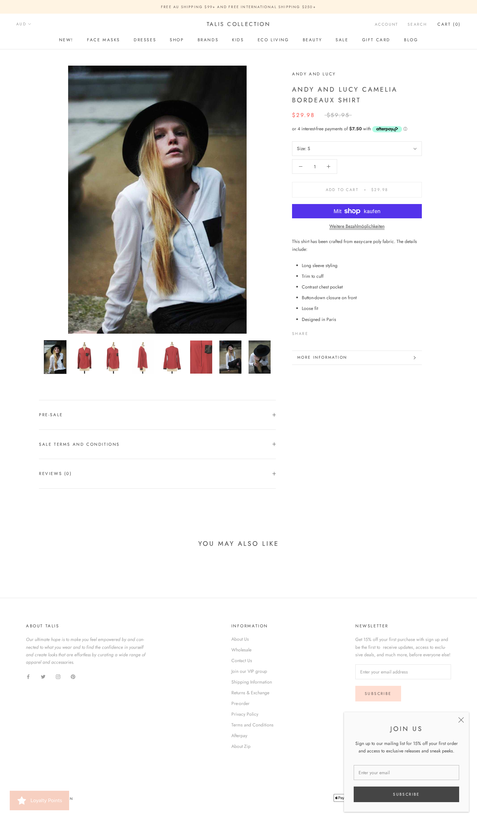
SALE (342, 40)
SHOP (177, 40)
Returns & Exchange (250, 692)
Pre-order (240, 703)
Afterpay (239, 735)
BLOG (411, 40)
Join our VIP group (249, 671)
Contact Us (241, 660)
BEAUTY (312, 40)
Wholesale (241, 650)
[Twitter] (323, 332)
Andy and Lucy (314, 74)
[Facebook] (314, 332)
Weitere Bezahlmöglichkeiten (357, 226)
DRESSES (145, 40)
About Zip (241, 746)
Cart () (449, 24)
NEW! (66, 40)
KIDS (238, 40)
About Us (240, 639)
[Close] (461, 720)
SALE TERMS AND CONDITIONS (79, 444)
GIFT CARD (376, 40)
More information (322, 357)
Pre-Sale (51, 415)
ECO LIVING (273, 40)
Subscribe (406, 794)
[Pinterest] (331, 332)
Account (386, 24)
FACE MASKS (103, 40)
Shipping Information (251, 682)
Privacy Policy (244, 714)
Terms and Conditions (252, 725)
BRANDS (208, 40)
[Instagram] (58, 676)
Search (417, 24)
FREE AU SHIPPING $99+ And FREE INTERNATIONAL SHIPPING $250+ (238, 6)
